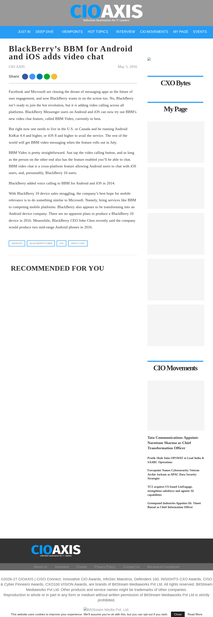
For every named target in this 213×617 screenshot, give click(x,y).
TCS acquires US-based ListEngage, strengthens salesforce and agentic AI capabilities (170, 490)
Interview (125, 32)
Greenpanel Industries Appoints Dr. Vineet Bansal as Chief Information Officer (174, 505)
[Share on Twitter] (33, 76)
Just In (24, 32)
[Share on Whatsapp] (47, 76)
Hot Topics (98, 32)
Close (178, 614)
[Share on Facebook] (25, 76)
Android (17, 243)
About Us (40, 567)
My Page (180, 32)
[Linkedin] (181, 550)
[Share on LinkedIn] (40, 76)
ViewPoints (72, 32)
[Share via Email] (54, 76)
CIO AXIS (17, 67)
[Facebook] (168, 550)
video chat (78, 243)
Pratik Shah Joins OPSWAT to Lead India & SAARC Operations (175, 460)
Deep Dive (45, 32)
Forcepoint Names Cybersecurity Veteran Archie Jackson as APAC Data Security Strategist (173, 474)
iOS (61, 243)
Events (200, 32)
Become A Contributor (163, 567)
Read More (195, 614)
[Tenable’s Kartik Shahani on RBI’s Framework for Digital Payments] (175, 325)
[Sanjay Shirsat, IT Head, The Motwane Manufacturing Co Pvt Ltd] (175, 142)
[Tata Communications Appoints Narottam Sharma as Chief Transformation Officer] (175, 405)
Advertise (62, 567)
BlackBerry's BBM (41, 243)
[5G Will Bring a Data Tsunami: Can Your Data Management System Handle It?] (175, 188)
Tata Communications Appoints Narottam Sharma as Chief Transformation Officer (172, 442)
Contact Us (131, 567)
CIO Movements (154, 32)
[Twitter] (174, 550)
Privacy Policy (104, 567)
